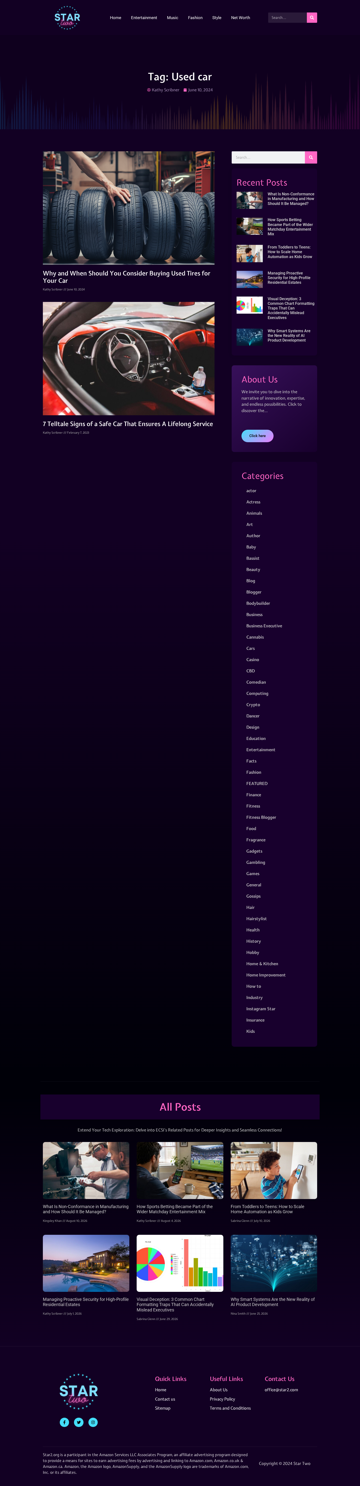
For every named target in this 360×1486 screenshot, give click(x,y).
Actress (253, 502)
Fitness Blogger (261, 817)
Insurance (255, 1020)
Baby (251, 547)
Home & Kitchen (262, 963)
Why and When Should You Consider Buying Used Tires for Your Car (126, 277)
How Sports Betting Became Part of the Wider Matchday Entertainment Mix (290, 226)
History (253, 941)
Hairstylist (256, 918)
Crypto (253, 704)
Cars (250, 648)
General (253, 885)
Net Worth (240, 17)
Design (252, 727)
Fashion (195, 17)
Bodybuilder (258, 603)
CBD (250, 671)
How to (253, 986)
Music (172, 17)
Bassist (253, 558)
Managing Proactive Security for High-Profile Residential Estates (289, 278)
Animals (254, 513)
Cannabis (255, 637)
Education (256, 738)
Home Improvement (266, 975)
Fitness (253, 806)
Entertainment (144, 17)
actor (251, 490)
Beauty (253, 569)
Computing (257, 693)
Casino (252, 659)
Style (216, 17)
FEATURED (256, 783)
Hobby (252, 952)
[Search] (312, 17)
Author (253, 535)
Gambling (255, 862)
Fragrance (255, 840)
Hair (250, 907)
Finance (253, 794)
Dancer (253, 716)
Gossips (253, 896)
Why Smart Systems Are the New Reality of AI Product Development (289, 336)
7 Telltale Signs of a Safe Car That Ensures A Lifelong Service (128, 424)
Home (115, 17)
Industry (254, 997)
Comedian (256, 682)
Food (251, 828)
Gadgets (254, 851)
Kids (250, 1031)
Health (253, 930)
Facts (251, 761)
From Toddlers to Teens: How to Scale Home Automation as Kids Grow (290, 252)
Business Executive (264, 626)
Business (254, 614)
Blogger (254, 592)
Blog (250, 580)
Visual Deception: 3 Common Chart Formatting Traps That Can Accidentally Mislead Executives (291, 308)
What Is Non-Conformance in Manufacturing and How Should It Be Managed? (291, 199)
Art (249, 524)
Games (252, 873)
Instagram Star (261, 1008)
